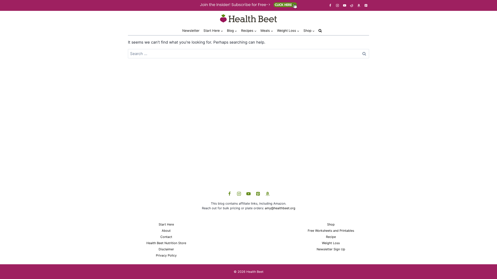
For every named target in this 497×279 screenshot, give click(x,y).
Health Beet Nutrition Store (166, 243)
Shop (331, 224)
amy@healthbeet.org (280, 208)
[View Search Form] (320, 30)
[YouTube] (344, 5)
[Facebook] (330, 5)
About (166, 230)
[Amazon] (359, 5)
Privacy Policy (166, 255)
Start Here (166, 224)
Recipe (331, 237)
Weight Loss (331, 243)
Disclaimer (166, 249)
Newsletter (190, 31)
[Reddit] (351, 5)
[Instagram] (337, 5)
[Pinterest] (366, 5)
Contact (166, 237)
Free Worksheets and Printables (331, 230)
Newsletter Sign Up (331, 249)
